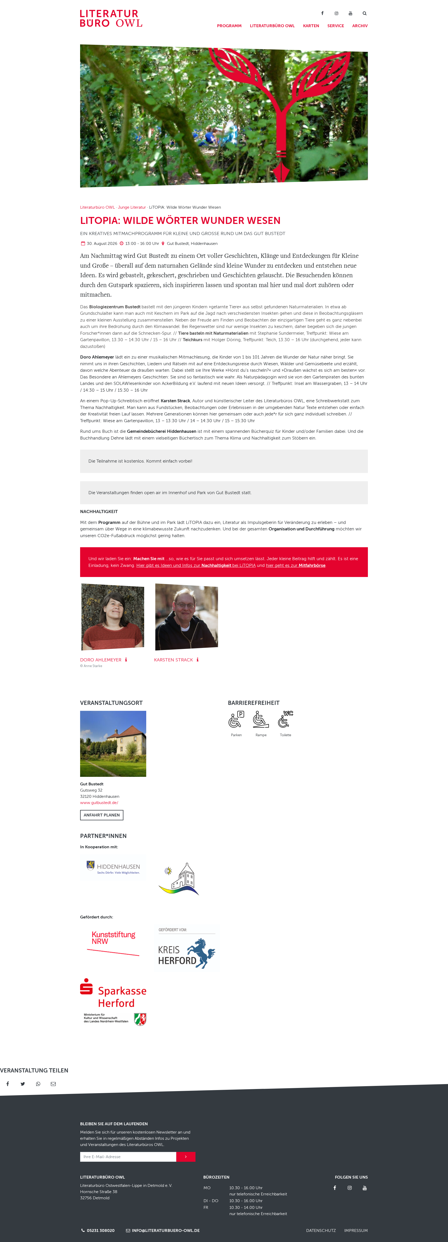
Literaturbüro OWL (272, 26)
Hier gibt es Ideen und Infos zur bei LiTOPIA (196, 565)
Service (335, 26)
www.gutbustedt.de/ (99, 802)
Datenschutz (321, 1230)
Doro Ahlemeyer (101, 659)
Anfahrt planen (102, 815)
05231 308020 (100, 1230)
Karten (311, 26)
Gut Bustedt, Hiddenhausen (192, 243)
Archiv (360, 26)
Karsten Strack (174, 659)
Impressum (356, 1230)
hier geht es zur (295, 565)
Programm (229, 26)
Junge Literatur (132, 207)
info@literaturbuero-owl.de (165, 1230)
